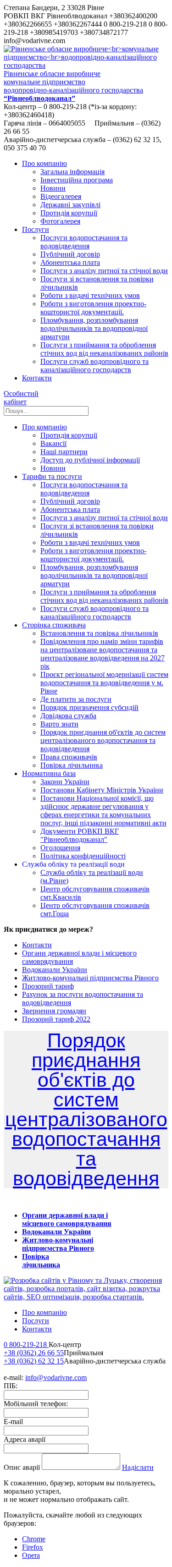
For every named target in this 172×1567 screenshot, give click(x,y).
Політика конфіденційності (83, 856)
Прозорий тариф (48, 986)
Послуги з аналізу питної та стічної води (104, 271)
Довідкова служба (68, 716)
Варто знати (59, 724)
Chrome (33, 1539)
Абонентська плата (70, 262)
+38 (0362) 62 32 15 (34, 1361)
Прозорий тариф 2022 (56, 1019)
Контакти (37, 945)
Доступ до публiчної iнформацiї (90, 460)
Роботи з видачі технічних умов (90, 295)
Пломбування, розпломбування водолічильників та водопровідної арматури (94, 328)
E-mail (13, 1421)
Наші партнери (64, 452)
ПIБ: (10, 1386)
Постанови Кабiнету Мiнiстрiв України (101, 790)
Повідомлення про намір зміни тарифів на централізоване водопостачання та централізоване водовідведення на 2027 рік (102, 654)
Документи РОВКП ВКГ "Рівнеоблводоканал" (79, 835)
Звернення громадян (54, 1011)
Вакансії (53, 443)
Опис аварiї (22, 1467)
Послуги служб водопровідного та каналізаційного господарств (94, 365)
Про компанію (44, 1312)
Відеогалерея (60, 196)
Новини (53, 188)
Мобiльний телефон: (36, 1404)
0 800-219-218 (26, 1344)
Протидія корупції (68, 213)
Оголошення (60, 848)
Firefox (32, 1547)
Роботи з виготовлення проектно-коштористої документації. (93, 308)
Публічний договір (70, 254)
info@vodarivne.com (56, 1377)
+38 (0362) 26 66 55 (34, 1353)
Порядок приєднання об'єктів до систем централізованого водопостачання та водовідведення (103, 740)
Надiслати (138, 1467)
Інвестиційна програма (76, 180)
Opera (31, 1555)
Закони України (64, 782)
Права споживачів (68, 757)
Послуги (35, 1321)
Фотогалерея (60, 221)
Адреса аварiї (24, 1439)
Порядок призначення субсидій (89, 707)
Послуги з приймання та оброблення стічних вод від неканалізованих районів (104, 349)
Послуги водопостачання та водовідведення (84, 242)
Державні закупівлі (70, 205)
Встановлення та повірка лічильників (99, 633)
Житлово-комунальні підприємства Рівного (90, 978)
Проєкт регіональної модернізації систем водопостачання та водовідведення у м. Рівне (104, 683)
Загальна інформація (72, 172)
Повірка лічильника (71, 765)
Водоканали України (54, 969)
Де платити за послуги (75, 699)
